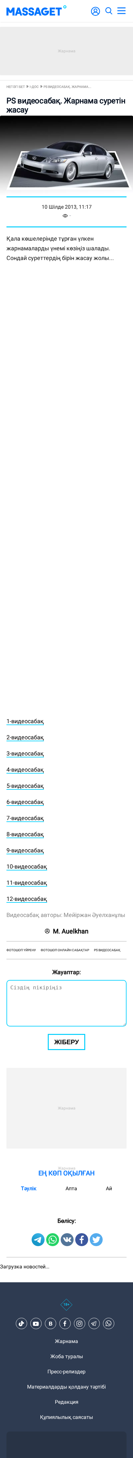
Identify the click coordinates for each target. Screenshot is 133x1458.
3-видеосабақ (25, 753)
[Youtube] (36, 1323)
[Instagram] (79, 1323)
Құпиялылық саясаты (66, 1417)
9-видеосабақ (25, 850)
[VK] (50, 1323)
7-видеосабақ (25, 818)
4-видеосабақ (25, 769)
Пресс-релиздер (66, 1372)
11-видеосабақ (26, 882)
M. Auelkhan (70, 931)
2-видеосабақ (25, 737)
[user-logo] (95, 15)
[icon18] (66, 1308)
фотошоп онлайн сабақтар (65, 950)
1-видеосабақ (25, 721)
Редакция (66, 1402)
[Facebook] (65, 1323)
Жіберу (66, 1042)
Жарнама (66, 1341)
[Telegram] (94, 1323)
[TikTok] (21, 1323)
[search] (108, 11)
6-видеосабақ (25, 801)
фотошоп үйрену (21, 950)
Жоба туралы (66, 1356)
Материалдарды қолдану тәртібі (66, 1387)
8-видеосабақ (25, 834)
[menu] (121, 11)
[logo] (36, 11)
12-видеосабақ (26, 898)
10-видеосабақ (26, 866)
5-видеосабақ (25, 785)
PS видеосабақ (107, 950)
